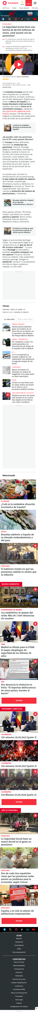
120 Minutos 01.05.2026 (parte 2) (19, 779)
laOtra (19, 949)
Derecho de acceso (19, 979)
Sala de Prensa (19, 962)
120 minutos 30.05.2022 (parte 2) (19, 750)
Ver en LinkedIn (28, 929)
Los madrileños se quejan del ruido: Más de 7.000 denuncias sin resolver (19, 597)
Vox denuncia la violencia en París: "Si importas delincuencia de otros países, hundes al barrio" (19, 669)
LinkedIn (28, 19)
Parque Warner (18, 324)
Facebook (3, 19)
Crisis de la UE (8, 312)
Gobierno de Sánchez (21, 312)
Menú (35, 3)
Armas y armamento (20, 339)
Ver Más (19, 700)
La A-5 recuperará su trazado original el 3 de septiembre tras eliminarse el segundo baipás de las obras (6, 355)
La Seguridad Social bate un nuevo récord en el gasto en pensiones (19, 823)
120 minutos (6, 734)
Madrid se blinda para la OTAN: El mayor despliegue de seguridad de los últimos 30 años (19, 631)
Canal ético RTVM (19, 989)
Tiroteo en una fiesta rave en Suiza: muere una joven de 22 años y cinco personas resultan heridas (6, 383)
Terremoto (16, 367)
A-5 (13, 352)
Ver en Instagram (16, 929)
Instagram (16, 19)
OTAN (3, 644)
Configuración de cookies (19, 1006)
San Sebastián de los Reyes (23, 393)
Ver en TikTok (22, 930)
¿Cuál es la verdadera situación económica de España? (7, 127)
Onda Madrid (24, 8)
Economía (5, 501)
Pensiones (7, 24)
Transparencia (19, 969)
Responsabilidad (19, 965)
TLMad (14, 8)
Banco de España (16, 309)
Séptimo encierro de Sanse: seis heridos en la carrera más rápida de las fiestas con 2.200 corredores (6, 396)
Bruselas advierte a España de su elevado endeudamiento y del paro (7, 202)
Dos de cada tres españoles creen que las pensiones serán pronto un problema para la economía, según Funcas (19, 858)
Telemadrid (19, 942)
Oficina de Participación (19, 993)
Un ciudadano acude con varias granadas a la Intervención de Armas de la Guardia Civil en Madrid (6, 342)
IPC (24, 309)
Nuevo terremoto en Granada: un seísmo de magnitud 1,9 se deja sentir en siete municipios (6, 370)
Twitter (9, 19)
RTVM (19, 936)
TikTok (22, 19)
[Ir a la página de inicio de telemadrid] (10, 3)
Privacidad (19, 996)
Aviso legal (19, 1000)
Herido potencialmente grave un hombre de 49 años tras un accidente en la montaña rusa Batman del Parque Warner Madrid (6, 327)
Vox (2, 682)
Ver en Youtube (33, 929)
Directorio (19, 972)
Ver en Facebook (5, 930)
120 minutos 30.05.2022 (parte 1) (19, 722)
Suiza (14, 380)
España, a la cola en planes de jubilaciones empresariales (19, 895)
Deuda (3, 532)
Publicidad (19, 976)
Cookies (19, 1003)
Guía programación (19, 952)
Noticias (6, 8)
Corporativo (19, 959)
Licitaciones (19, 986)
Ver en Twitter (10, 930)
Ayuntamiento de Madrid (11, 610)
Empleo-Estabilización (19, 982)
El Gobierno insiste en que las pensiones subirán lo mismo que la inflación (7, 230)
